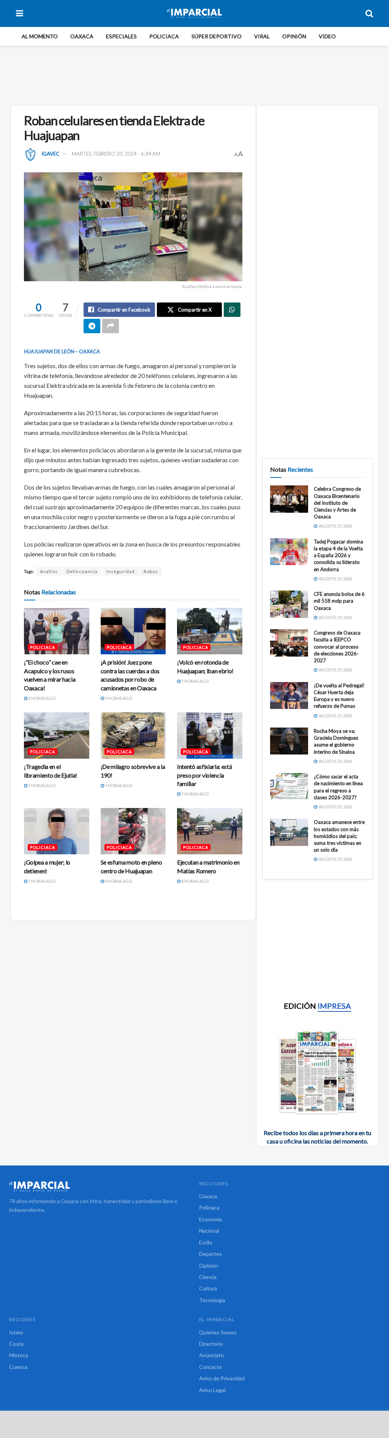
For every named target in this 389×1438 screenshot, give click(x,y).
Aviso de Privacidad (222, 1378)
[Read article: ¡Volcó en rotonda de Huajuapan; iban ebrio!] (209, 631)
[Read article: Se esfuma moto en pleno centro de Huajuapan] (133, 831)
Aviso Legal (212, 1390)
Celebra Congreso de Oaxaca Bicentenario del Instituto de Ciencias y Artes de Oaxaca (337, 503)
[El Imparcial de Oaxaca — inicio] (99, 1186)
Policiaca (164, 36)
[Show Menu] (19, 13)
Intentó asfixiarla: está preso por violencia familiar (204, 775)
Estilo (205, 1242)
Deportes (210, 1254)
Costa (16, 1343)
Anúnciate (211, 1355)
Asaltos (49, 571)
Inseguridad (120, 571)
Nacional (209, 1230)
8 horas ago (118, 881)
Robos (151, 571)
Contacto (210, 1367)
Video (327, 36)
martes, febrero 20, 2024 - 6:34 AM (116, 154)
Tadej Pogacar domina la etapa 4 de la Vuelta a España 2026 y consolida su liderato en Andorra (338, 555)
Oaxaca (81, 36)
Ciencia (208, 1277)
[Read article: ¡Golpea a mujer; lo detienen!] (56, 831)
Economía (210, 1219)
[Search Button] (369, 13)
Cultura (208, 1288)
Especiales (121, 36)
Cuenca (18, 1367)
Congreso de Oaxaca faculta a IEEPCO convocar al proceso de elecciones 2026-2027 (337, 646)
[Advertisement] (194, 74)
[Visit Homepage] (194, 13)
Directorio (211, 1343)
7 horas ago (194, 681)
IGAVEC (50, 154)
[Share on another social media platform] (110, 326)
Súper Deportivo (216, 36)
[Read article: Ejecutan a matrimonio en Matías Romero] (209, 831)
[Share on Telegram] (92, 326)
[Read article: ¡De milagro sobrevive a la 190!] (133, 735)
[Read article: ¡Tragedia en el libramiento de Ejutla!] (56, 735)
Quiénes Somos (218, 1332)
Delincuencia (82, 571)
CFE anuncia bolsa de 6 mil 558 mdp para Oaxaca (339, 601)
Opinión (294, 36)
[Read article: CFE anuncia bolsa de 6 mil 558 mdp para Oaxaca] (289, 604)
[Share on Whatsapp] (232, 309)
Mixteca (18, 1355)
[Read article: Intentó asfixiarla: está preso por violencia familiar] (209, 735)
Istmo (16, 1332)
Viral (262, 36)
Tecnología (212, 1300)
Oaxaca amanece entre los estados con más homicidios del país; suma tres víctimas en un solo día (339, 836)
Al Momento (40, 36)
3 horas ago (41, 698)
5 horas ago (118, 698)
